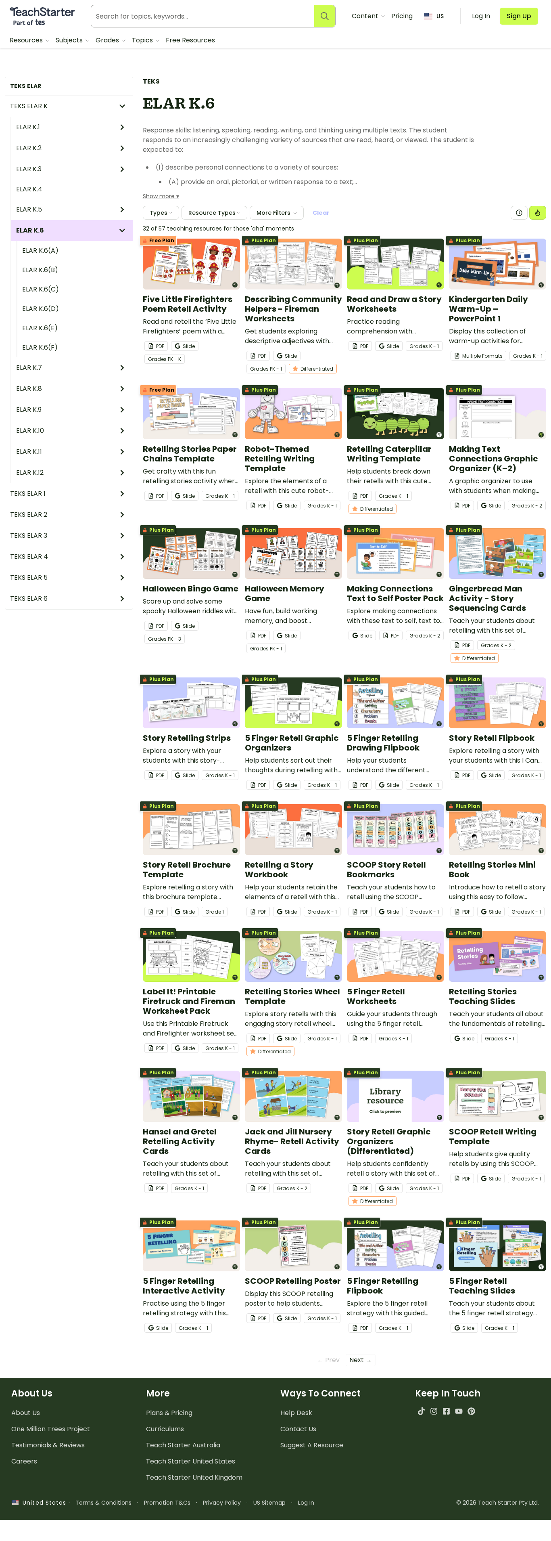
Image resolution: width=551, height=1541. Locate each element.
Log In (306, 1503)
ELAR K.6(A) (40, 250)
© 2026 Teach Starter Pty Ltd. (497, 1503)
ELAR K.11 (29, 451)
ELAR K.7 (29, 367)
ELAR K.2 (29, 148)
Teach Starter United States (190, 1461)
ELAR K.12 (30, 472)
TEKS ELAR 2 (28, 514)
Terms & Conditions (103, 1503)
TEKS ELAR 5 (29, 577)
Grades (108, 40)
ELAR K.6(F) (40, 347)
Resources (27, 40)
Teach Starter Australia (183, 1445)
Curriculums (165, 1429)
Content (366, 16)
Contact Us (298, 1429)
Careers (24, 1461)
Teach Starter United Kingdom (194, 1477)
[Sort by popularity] (537, 213)
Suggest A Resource (311, 1445)
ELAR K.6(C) (40, 289)
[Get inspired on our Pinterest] (471, 1411)
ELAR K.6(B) (40, 270)
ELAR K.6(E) (40, 328)
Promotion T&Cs (167, 1503)
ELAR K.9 (29, 409)
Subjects (70, 40)
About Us (25, 1412)
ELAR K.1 (28, 127)
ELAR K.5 (29, 209)
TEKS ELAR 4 (29, 556)
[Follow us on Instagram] (434, 1411)
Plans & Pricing (169, 1412)
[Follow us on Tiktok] (421, 1411)
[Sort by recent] (519, 213)
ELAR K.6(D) (40, 308)
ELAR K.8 (29, 388)
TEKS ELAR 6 (29, 598)
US (440, 16)
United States (42, 1503)
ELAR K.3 (29, 169)
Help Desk (296, 1412)
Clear (321, 213)
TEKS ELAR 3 (28, 535)
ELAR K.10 (30, 430)
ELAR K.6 (30, 230)
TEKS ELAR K (29, 106)
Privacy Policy (222, 1503)
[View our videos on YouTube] (459, 1411)
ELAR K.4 (29, 189)
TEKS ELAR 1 (28, 493)
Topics (143, 40)
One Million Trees (50, 1429)
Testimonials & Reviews (48, 1445)
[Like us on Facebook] (446, 1411)
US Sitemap (269, 1503)
